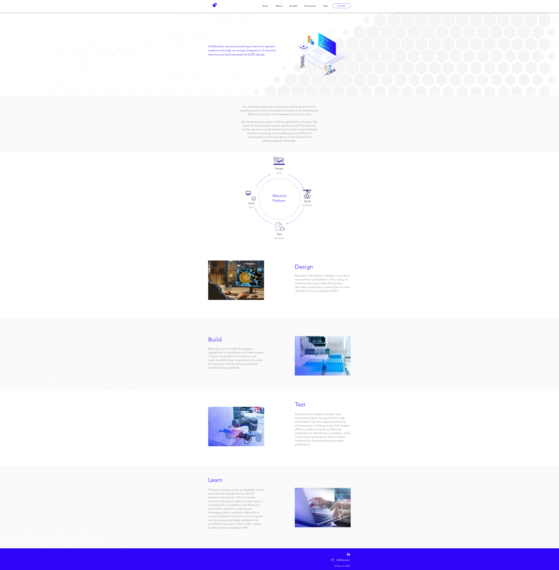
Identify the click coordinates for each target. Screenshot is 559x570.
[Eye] (279, 166)
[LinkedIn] (348, 554)
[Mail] (332, 560)
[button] (280, 6)
